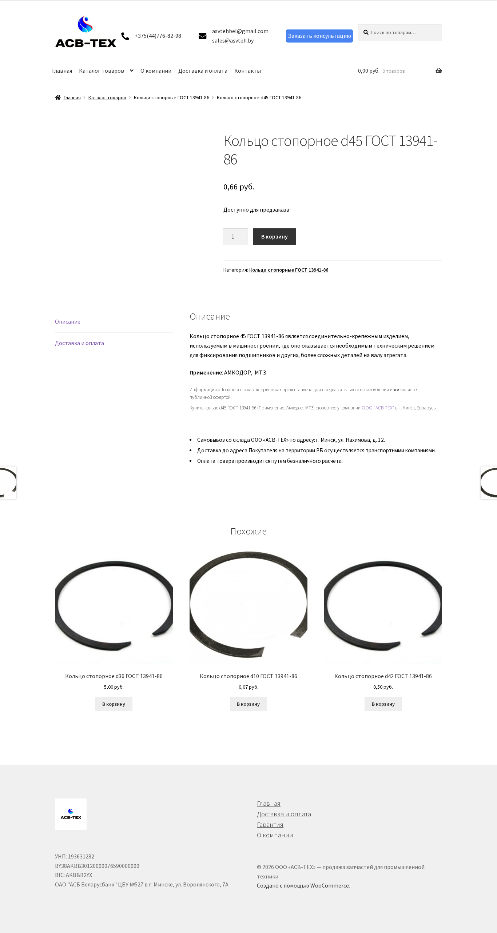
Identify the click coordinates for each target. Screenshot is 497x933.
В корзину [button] (113, 704)
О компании (155, 70)
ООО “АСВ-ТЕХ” (378, 408)
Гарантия (270, 824)
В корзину (274, 236)
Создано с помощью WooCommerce (303, 885)
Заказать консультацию (319, 35)
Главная (62, 70)
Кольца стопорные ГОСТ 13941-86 (288, 270)
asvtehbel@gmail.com (240, 31)
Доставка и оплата (202, 70)
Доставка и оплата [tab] (79, 343)
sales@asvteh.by (233, 40)
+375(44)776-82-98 (158, 35)
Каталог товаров (101, 70)
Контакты (247, 70)
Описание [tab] (67, 321)
